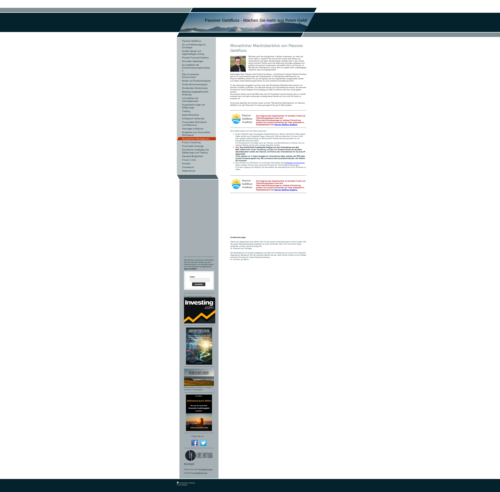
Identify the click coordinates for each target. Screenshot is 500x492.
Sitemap (192, 483)
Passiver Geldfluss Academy (285, 124)
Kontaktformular (205, 469)
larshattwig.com (200, 473)
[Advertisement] (268, 213)
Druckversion (184, 483)
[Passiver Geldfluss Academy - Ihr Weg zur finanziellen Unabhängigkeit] (199, 377)
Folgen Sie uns (197, 436)
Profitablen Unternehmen (294, 163)
